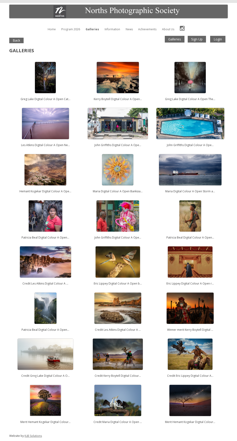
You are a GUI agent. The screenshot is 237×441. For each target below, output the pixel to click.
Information (112, 29)
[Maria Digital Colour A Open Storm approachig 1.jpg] (190, 188)
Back (16, 40)
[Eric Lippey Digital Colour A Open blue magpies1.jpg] (117, 280)
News (129, 29)
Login (218, 39)
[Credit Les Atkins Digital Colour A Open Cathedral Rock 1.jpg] (118, 326)
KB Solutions (33, 436)
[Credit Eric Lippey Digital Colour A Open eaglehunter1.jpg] (190, 372)
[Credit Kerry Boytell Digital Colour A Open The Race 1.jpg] (118, 372)
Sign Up (197, 39)
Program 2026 (70, 29)
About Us (168, 29)
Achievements (147, 29)
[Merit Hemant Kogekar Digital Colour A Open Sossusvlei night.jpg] (190, 418)
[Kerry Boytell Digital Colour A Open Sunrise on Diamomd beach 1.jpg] (118, 95)
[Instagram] (182, 29)
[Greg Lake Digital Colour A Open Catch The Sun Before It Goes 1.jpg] (45, 95)
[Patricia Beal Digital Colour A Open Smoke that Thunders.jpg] (45, 326)
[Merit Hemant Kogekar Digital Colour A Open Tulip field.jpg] (45, 418)
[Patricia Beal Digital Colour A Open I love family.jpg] (45, 234)
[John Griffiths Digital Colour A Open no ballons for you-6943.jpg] (117, 234)
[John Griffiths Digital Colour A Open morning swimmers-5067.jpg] (190, 141)
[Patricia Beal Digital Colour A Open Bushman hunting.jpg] (190, 234)
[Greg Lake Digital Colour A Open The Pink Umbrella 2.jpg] (190, 95)
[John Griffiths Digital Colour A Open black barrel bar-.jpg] (117, 141)
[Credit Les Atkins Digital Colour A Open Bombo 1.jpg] (45, 280)
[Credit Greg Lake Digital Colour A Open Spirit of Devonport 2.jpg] (45, 372)
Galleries (92, 29)
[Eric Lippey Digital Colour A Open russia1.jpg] (190, 280)
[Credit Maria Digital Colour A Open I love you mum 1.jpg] (118, 418)
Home (52, 29)
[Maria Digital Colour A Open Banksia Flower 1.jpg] (118, 188)
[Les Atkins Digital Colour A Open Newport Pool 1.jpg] (45, 141)
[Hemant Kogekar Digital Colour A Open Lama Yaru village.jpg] (45, 188)
